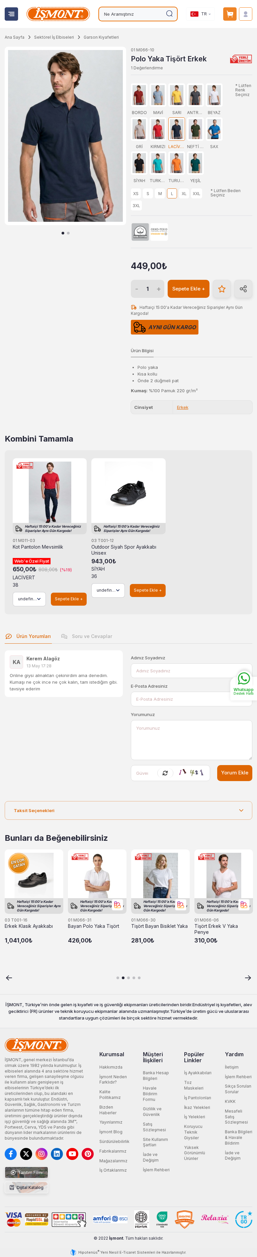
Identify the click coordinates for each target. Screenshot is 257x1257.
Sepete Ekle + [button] (188, 289)
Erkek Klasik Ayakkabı (29, 926)
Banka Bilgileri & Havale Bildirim (238, 1137)
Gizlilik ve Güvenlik (152, 1111)
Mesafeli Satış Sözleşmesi (236, 1117)
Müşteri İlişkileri (153, 1057)
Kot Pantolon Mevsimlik (38, 547)
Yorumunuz (143, 714)
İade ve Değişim (151, 1157)
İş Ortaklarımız (113, 1170)
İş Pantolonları (197, 1097)
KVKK (230, 1101)
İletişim (232, 1067)
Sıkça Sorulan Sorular (238, 1089)
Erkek (182, 407)
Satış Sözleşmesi (154, 1127)
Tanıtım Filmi (29, 1172)
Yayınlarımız (110, 1122)
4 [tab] (134, 978)
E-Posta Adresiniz (149, 686)
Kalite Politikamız (110, 1094)
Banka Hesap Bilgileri (156, 1075)
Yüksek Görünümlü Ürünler (194, 1153)
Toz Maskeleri (193, 1085)
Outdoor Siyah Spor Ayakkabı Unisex (123, 550)
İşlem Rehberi (156, 1169)
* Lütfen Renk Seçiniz (243, 90)
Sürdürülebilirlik (114, 1141)
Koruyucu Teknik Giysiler (193, 1132)
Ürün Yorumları (33, 636)
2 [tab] (68, 233)
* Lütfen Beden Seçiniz (225, 192)
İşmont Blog (110, 1131)
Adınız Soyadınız (148, 657)
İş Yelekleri (194, 1116)
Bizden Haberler (107, 1110)
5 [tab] (139, 978)
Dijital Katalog (30, 1187)
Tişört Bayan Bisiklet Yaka (159, 926)
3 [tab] (128, 978)
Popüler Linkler (194, 1057)
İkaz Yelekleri (197, 1107)
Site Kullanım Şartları (155, 1142)
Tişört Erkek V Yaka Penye (216, 929)
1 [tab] (63, 233)
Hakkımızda (110, 1067)
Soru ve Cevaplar (91, 636)
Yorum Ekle (234, 773)
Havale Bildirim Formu (150, 1094)
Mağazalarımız (113, 1160)
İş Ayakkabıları (197, 1072)
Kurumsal (111, 1054)
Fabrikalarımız (112, 1151)
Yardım (234, 1054)
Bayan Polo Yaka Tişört (93, 926)
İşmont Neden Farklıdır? (113, 1079)
